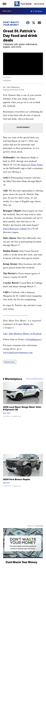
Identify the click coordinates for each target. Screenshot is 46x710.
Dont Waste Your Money (11, 23)
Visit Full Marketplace (34, 379)
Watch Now (38, 4)
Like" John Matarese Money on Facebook (22, 333)
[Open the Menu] (4, 4)
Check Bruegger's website (15, 228)
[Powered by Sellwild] (39, 526)
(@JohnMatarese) (33, 339)
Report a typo (9, 362)
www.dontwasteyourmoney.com (17, 352)
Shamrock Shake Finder (32, 164)
